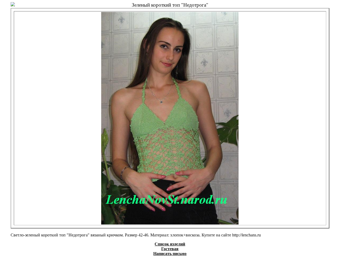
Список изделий (170, 244)
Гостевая (169, 249)
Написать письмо (169, 253)
